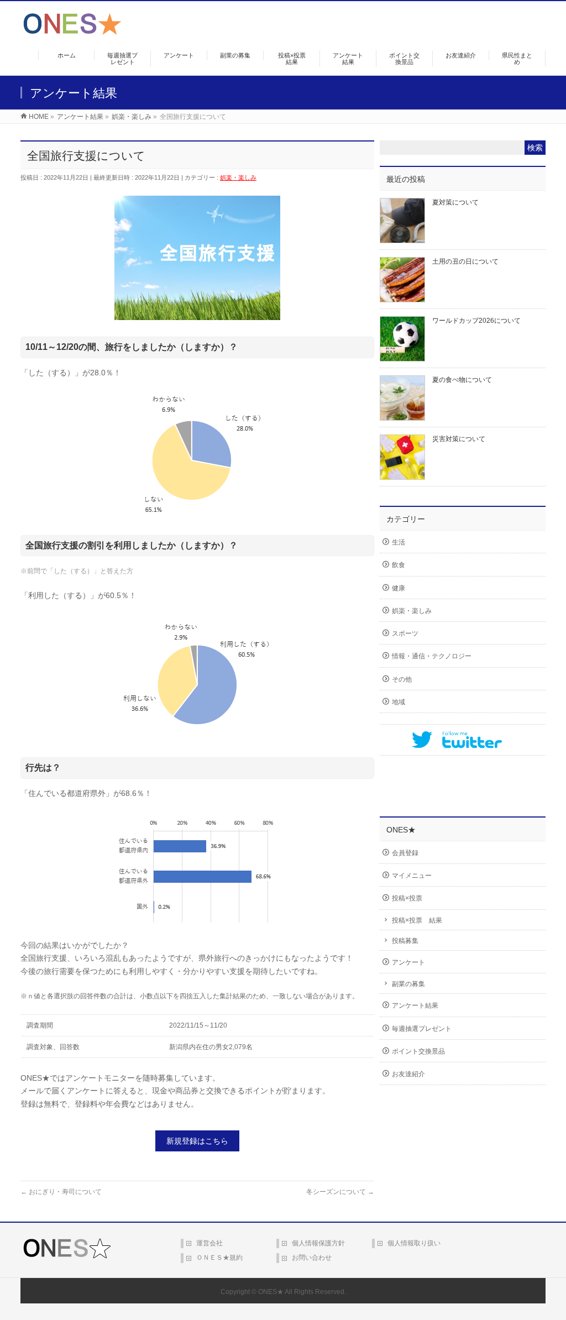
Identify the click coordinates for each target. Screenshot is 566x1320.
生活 (398, 542)
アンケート (408, 962)
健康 (398, 588)
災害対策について (458, 439)
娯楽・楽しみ (238, 177)
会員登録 (405, 853)
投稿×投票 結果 (417, 920)
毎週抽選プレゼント (422, 1029)
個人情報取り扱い (414, 1243)
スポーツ (405, 633)
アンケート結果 (415, 1005)
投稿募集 (405, 941)
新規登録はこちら (197, 1140)
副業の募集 (408, 984)
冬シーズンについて (340, 1192)
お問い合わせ (312, 1257)
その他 (402, 679)
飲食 (398, 565)
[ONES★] (72, 30)
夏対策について (455, 202)
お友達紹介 (408, 1074)
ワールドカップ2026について (476, 320)
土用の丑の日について (465, 261)
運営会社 (209, 1243)
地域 (398, 702)
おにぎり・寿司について (61, 1192)
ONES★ (271, 1292)
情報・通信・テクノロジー (431, 656)
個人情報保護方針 (318, 1243)
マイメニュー (412, 875)
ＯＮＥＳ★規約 (219, 1257)
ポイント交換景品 (418, 1051)
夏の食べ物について (462, 380)
